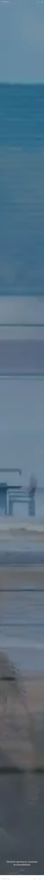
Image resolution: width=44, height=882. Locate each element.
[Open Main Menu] (38, 1)
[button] (35, 879)
